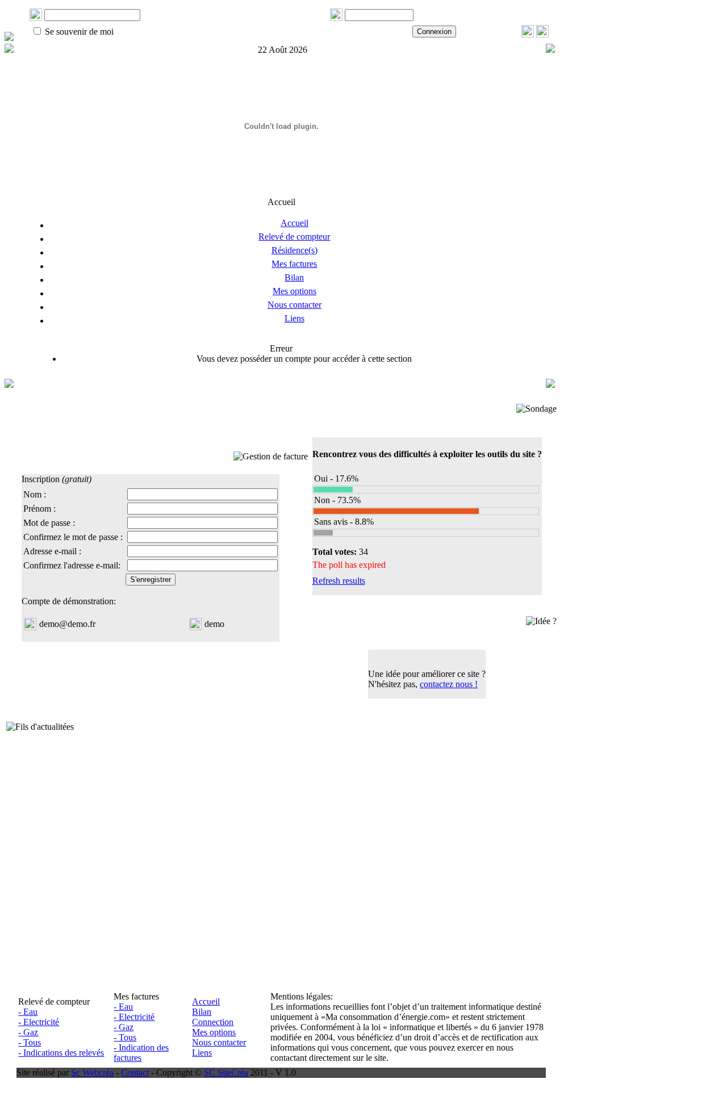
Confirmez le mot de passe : (73, 537)
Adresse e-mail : (52, 551)
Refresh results (338, 581)
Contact (135, 1072)
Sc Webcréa (92, 1072)
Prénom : (39, 508)
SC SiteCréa (226, 1072)
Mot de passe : (49, 523)
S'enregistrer (150, 579)
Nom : (34, 494)
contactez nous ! (449, 684)
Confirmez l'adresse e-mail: (71, 565)
